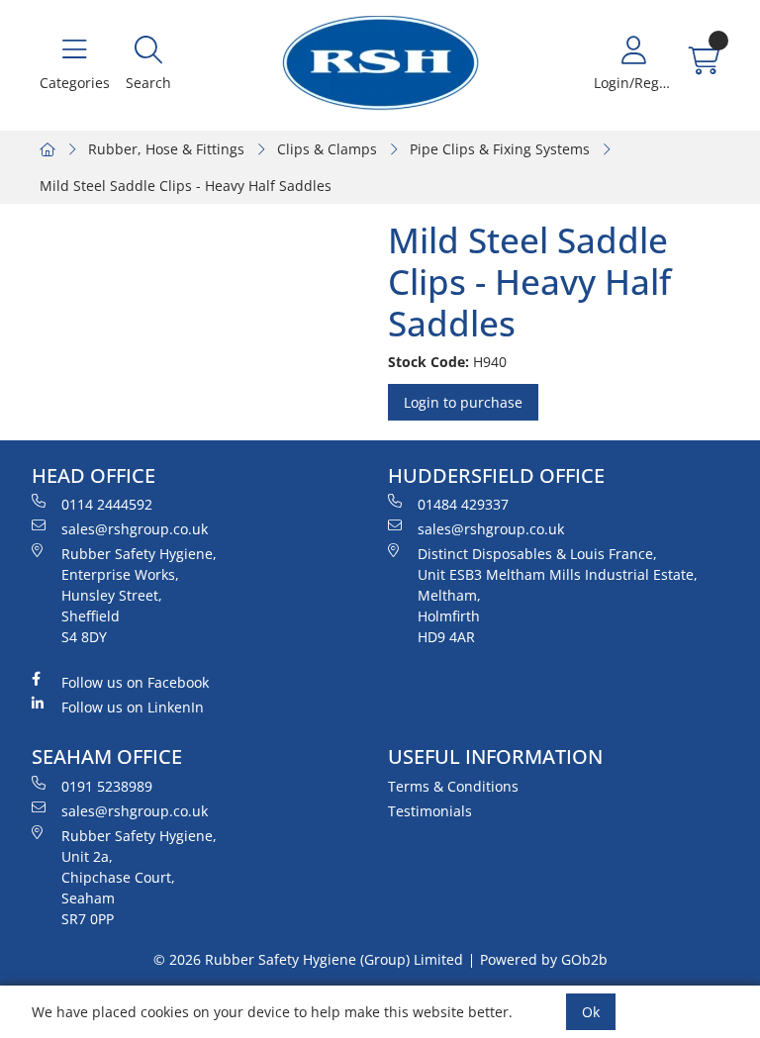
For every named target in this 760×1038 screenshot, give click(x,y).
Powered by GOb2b (544, 959)
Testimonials (430, 811)
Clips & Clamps (327, 149)
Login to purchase (463, 402)
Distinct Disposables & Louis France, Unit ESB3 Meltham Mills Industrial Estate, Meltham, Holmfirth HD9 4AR (558, 595)
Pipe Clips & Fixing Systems (500, 149)
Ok (591, 1011)
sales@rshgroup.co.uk (134, 528)
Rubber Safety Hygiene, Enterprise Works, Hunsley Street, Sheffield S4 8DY (139, 595)
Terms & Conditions (453, 786)
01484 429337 (463, 504)
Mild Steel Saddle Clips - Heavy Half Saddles (186, 185)
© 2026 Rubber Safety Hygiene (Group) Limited (308, 959)
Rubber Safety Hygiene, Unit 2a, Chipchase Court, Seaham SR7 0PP (139, 877)
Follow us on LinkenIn (132, 707)
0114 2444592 (106, 504)
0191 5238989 (106, 786)
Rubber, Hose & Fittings (166, 149)
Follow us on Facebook (135, 682)
